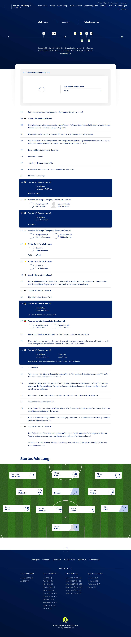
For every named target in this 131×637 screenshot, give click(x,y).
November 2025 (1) (50, 596)
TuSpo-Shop (62, 6)
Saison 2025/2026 (49, 574)
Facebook (114, 3)
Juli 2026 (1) (24, 581)
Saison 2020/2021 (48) (73, 590)
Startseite (42, 6)
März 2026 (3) (48, 584)
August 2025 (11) (49, 606)
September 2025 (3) (50, 602)
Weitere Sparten (91, 6)
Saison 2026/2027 (27, 574)
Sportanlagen (121, 6)
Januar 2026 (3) (48, 590)
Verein (103, 6)
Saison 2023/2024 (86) (73, 581)
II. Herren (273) (93, 581)
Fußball (52, 6)
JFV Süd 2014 (69, 560)
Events (110, 6)
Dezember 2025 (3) (50, 593)
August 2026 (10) (26, 578)
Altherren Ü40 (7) (94, 584)
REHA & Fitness (76, 6)
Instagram (123, 3)
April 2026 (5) (48, 581)
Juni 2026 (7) (47, 578)
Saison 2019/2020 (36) (73, 593)
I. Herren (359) (93, 578)
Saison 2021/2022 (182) (74, 587)
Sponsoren (122, 9)
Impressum (82, 560)
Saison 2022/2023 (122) (74, 584)
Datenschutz (94, 560)
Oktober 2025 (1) (49, 599)
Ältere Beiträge (71, 574)
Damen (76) (92, 587)
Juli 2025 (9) (47, 609)
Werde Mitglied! (103, 3)
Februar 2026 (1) (49, 587)
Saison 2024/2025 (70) (73, 578)
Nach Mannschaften (95, 574)
